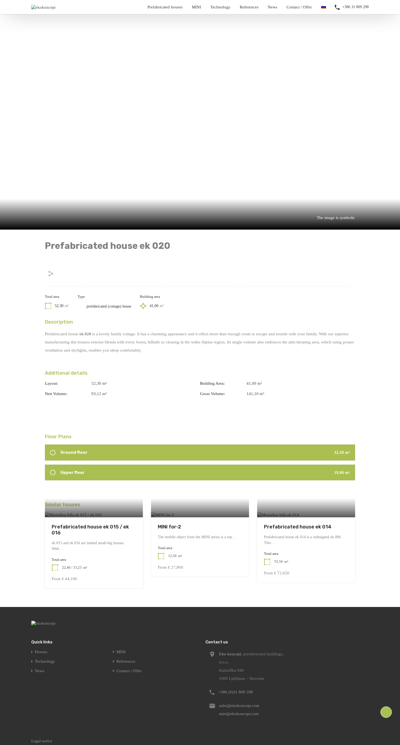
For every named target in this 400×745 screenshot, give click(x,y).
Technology (220, 7)
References (249, 7)
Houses (41, 652)
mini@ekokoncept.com (239, 714)
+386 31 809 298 (355, 7)
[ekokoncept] (43, 7)
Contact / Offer (299, 7)
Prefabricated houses (165, 7)
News (272, 7)
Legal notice (41, 741)
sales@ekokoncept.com (239, 705)
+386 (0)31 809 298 (236, 692)
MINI (196, 7)
